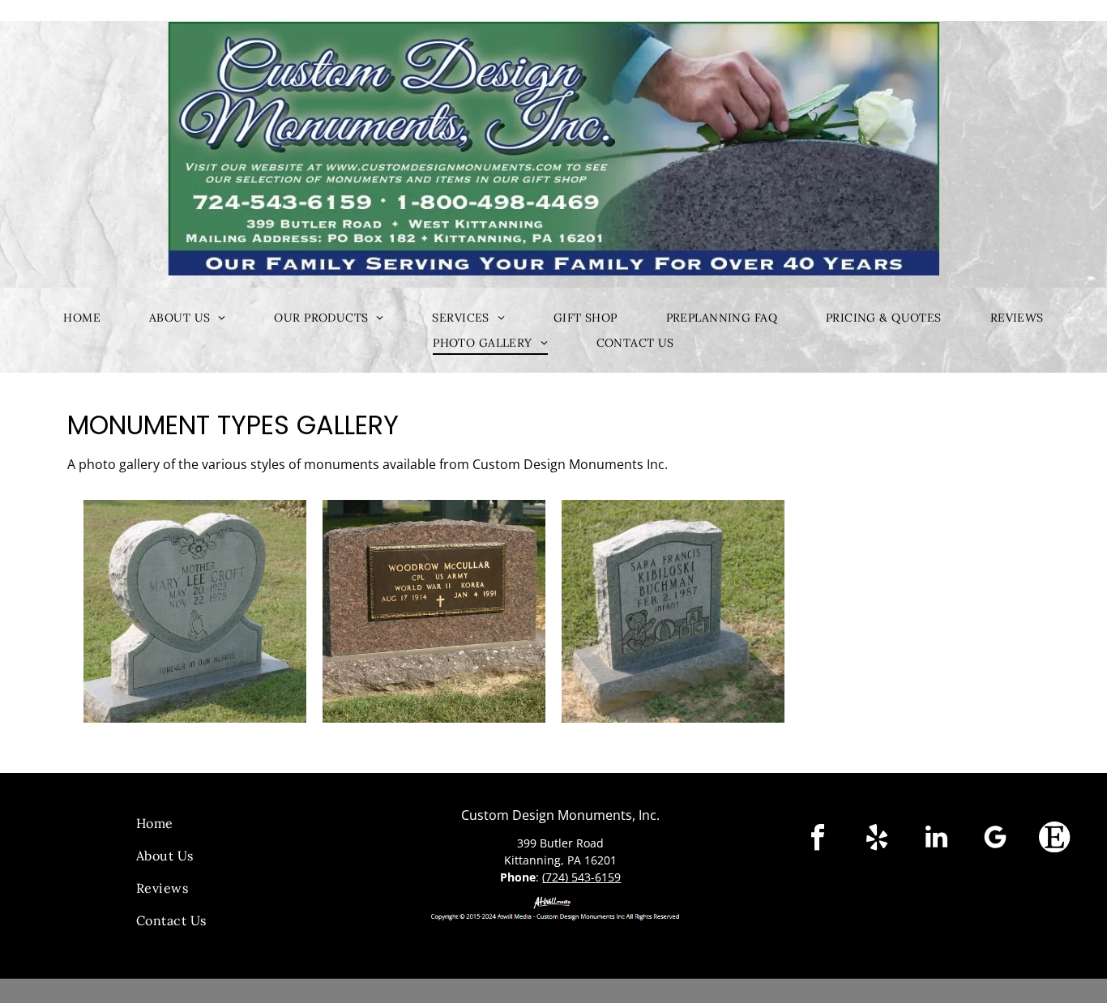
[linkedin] (936, 839)
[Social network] (1054, 839)
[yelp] (877, 839)
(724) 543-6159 (581, 877)
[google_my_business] (995, 839)
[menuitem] (82, 318)
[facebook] (817, 839)
